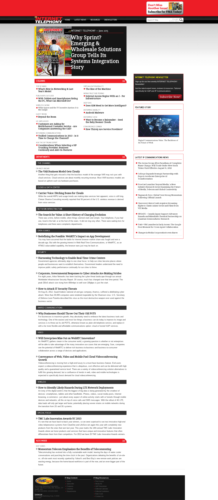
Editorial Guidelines (102, 491)
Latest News (80, 20)
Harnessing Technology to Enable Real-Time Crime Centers (71, 258)
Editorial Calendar (101, 489)
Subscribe (70, 484)
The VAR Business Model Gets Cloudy (59, 171)
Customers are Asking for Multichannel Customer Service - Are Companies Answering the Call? (57, 126)
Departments (71, 491)
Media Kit (98, 484)
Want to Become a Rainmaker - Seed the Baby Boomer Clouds (104, 121)
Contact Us (99, 496)
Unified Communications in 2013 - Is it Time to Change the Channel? (58, 137)
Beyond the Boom (47, 117)
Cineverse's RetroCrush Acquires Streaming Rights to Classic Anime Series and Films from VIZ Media (158, 205)
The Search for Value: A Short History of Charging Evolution (72, 214)
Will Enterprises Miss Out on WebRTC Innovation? (66, 338)
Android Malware (95, 112)
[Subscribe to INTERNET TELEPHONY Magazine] (164, 14)
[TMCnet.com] (44, 484)
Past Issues (99, 481)
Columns (70, 489)
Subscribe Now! (170, 96)
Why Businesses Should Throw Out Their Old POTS (67, 313)
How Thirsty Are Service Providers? (104, 129)
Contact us (38, 494)
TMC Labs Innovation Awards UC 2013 (59, 418)
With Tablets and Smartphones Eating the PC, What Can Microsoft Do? (58, 99)
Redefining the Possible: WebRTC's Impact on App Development (74, 236)
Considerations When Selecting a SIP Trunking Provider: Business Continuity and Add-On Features (57, 147)
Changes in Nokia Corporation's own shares (158, 233)
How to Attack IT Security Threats (57, 288)
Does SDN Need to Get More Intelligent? (106, 105)
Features (70, 486)
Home (67, 20)
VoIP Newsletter (101, 486)
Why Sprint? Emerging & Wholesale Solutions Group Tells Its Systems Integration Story (96, 52)
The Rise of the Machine (98, 89)
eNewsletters (110, 20)
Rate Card (99, 494)
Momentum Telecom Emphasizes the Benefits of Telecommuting (74, 449)
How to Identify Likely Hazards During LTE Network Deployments (75, 387)
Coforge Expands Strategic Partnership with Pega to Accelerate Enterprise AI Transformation (158, 176)
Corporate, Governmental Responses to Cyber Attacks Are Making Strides (79, 273)
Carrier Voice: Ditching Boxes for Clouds (60, 193)
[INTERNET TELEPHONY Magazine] (49, 22)
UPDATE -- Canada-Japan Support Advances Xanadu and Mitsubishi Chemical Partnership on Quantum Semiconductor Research (160, 216)
